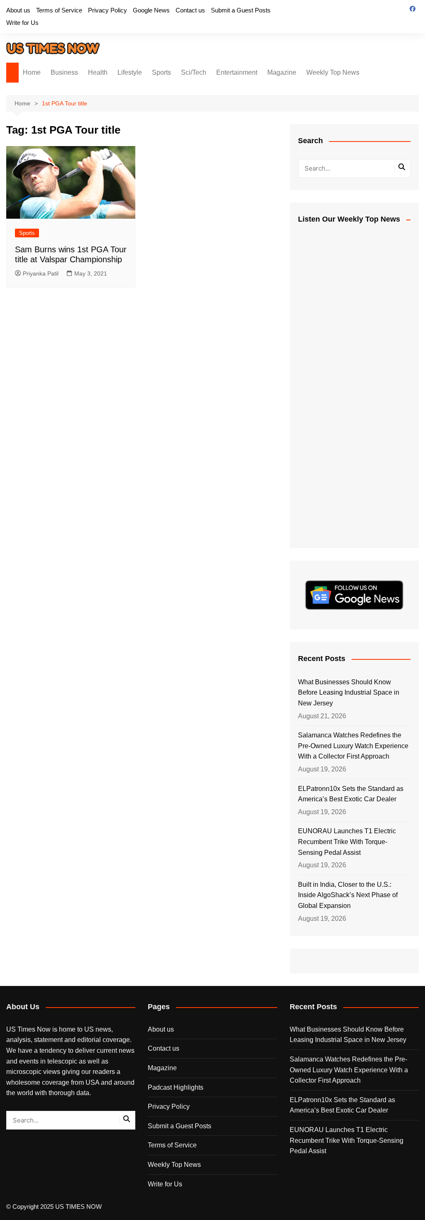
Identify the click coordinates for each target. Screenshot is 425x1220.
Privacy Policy (107, 10)
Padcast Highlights (175, 1087)
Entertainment (236, 72)
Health (97, 72)
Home (32, 72)
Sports (161, 72)
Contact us (190, 10)
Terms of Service (59, 10)
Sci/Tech (193, 72)
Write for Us (22, 22)
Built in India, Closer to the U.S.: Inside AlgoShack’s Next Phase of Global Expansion (348, 895)
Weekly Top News (332, 72)
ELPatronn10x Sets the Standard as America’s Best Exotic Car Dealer (350, 794)
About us (18, 10)
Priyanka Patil (41, 273)
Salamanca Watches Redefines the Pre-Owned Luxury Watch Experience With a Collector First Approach (353, 746)
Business (64, 72)
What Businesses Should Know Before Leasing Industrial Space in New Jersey (348, 692)
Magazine (281, 72)
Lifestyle (129, 72)
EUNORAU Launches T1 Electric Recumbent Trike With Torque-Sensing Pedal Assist (347, 841)
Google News (151, 10)
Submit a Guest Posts (241, 10)
